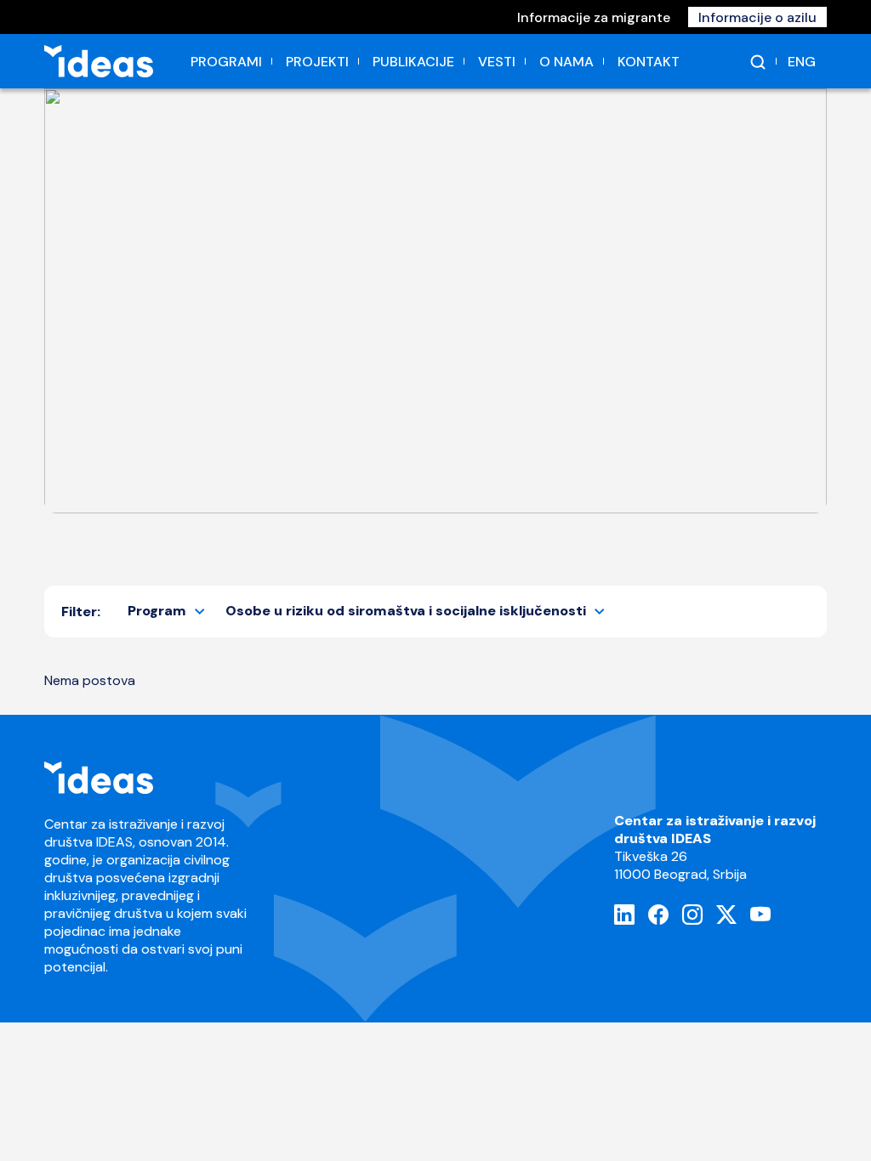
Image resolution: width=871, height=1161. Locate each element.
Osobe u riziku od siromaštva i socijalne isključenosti (405, 611)
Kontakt (649, 62)
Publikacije (413, 62)
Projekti (317, 62)
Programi (226, 62)
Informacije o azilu (757, 17)
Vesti (496, 62)
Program (157, 611)
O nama (566, 62)
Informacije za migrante (593, 17)
